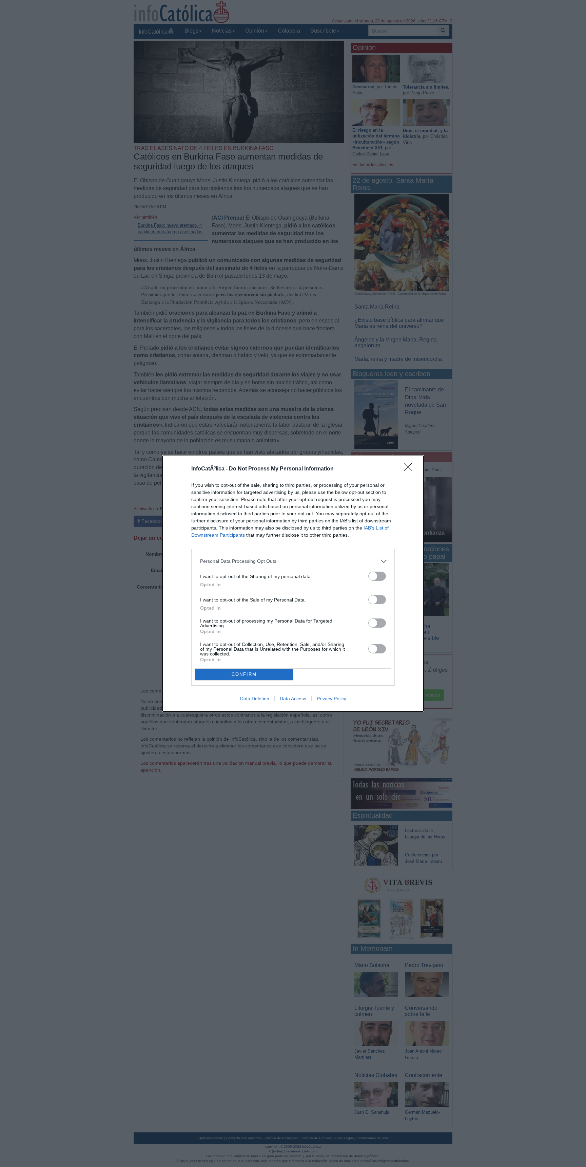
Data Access (293, 698)
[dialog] (293, 583)
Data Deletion (254, 698)
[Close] (410, 469)
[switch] (377, 576)
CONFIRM (244, 674)
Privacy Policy (331, 698)
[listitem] (293, 561)
